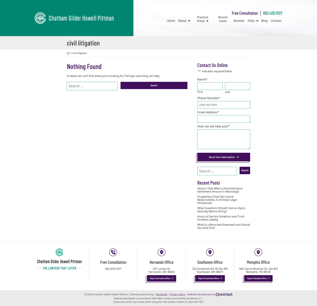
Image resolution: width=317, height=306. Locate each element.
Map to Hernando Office (160, 278)
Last (227, 92)
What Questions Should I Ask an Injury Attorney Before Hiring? (221, 210)
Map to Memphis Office (257, 278)
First (200, 92)
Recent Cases (223, 19)
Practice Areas (202, 19)
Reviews (239, 21)
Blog (264, 21)
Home (171, 21)
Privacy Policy (177, 294)
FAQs (251, 21)
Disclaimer (162, 294)
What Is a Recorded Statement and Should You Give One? (223, 226)
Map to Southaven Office (208, 278)
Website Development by (210, 294)
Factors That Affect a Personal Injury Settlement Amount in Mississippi (220, 190)
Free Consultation (245, 13)
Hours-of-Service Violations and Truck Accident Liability (220, 218)
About (182, 21)
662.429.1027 (272, 13)
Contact (276, 21)
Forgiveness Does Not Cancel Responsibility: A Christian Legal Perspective (217, 200)
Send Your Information (222, 157)
